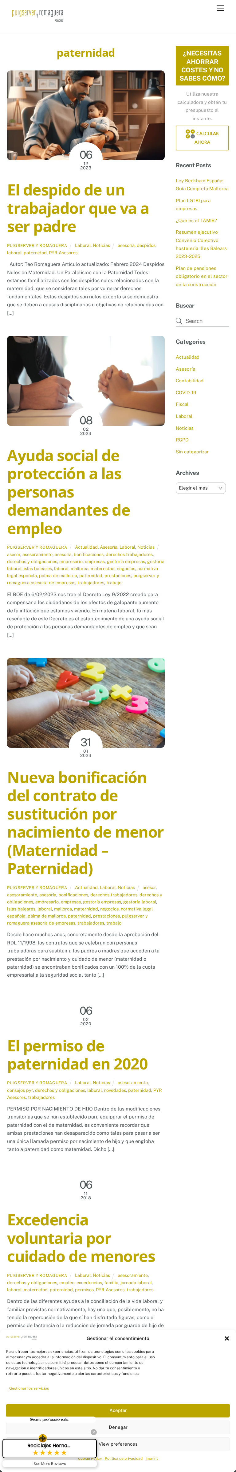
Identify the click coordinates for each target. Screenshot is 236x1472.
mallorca (79, 568)
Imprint (152, 1458)
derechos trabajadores (129, 554)
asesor (13, 554)
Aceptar (118, 1410)
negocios (126, 568)
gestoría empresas (126, 561)
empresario (71, 561)
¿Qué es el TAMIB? (196, 220)
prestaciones (117, 575)
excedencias (89, 1282)
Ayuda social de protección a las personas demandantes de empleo (68, 492)
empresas (95, 561)
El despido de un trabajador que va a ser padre (78, 208)
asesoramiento (37, 554)
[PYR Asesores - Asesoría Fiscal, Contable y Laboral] (38, 22)
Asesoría (108, 547)
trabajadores (90, 582)
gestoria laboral (139, 901)
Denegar (118, 1427)
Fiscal (182, 404)
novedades (115, 1090)
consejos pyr (20, 1090)
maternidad (103, 568)
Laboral (83, 245)
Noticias (101, 245)
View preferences (118, 1444)
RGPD (182, 439)
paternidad (35, 252)
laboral (14, 252)
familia (111, 1282)
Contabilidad (189, 380)
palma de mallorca (58, 575)
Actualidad (86, 547)
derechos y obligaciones (32, 561)
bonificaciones (89, 554)
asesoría (126, 245)
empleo (66, 1282)
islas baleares (38, 568)
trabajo (113, 582)
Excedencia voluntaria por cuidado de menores (81, 1237)
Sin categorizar (192, 451)
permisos (84, 1289)
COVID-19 (186, 392)
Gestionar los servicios (29, 1388)
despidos (146, 245)
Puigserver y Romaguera (37, 245)
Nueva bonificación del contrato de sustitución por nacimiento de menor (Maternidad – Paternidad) (85, 823)
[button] (227, 1338)
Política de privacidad (124, 1458)
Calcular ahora (207, 138)
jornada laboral (136, 1282)
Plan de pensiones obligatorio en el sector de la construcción (201, 276)
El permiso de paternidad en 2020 (77, 1054)
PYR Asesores (63, 252)
